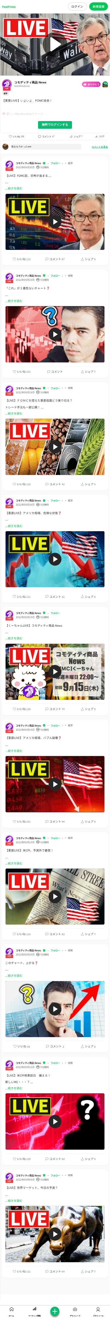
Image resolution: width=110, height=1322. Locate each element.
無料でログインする (55, 124)
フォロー (55, 163)
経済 (70, 163)
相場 (70, 275)
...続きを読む (14, 188)
